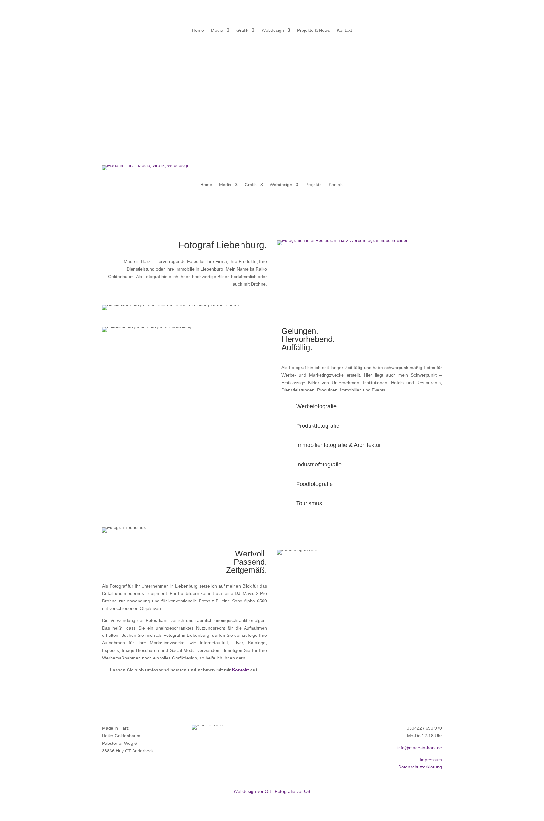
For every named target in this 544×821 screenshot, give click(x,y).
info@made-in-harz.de (419, 747)
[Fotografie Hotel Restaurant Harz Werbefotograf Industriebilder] (342, 240)
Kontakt (344, 30)
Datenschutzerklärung (420, 766)
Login (406, 80)
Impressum (431, 759)
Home (198, 30)
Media (217, 30)
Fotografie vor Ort (292, 791)
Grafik (242, 30)
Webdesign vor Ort (252, 791)
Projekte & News (313, 30)
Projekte (313, 184)
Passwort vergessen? (389, 65)
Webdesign (273, 30)
